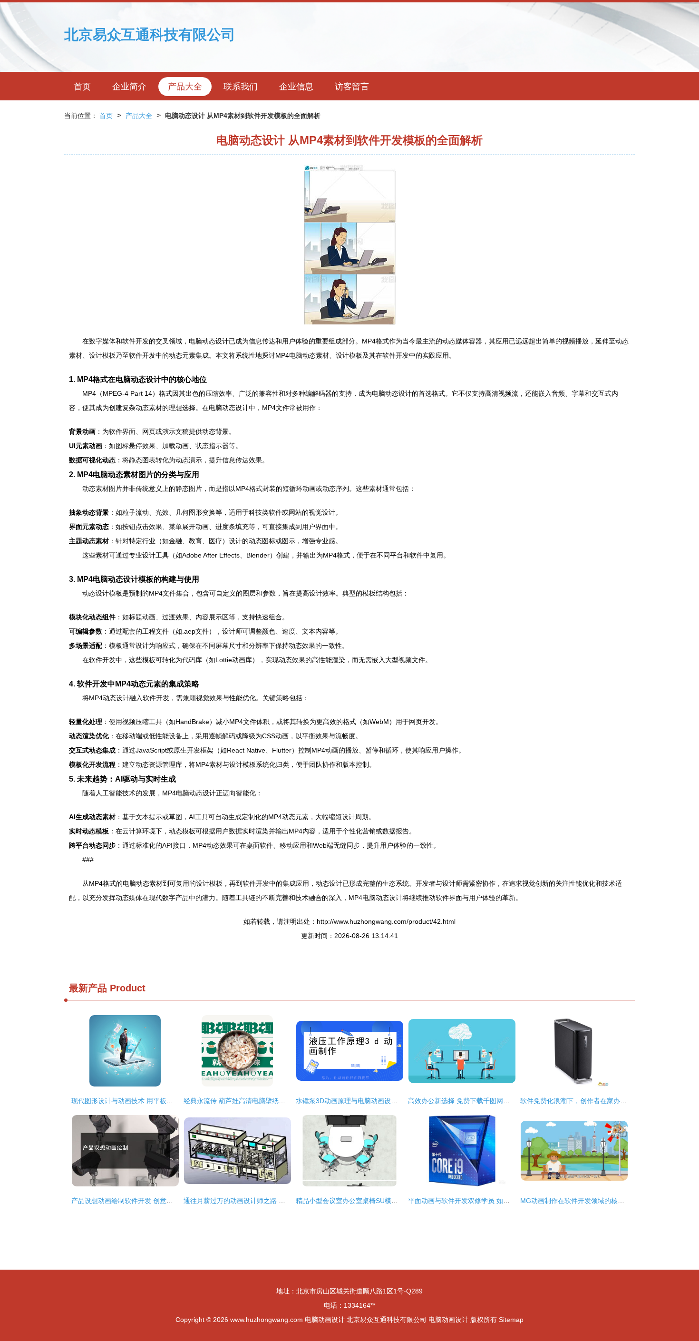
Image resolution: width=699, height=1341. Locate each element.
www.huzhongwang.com (266, 1319)
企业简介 (129, 86)
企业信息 (296, 86)
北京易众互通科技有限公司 (149, 34)
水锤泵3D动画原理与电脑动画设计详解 (353, 1101)
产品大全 (185, 86)
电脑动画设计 (325, 1319)
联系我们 (240, 86)
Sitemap (511, 1319)
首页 (82, 86)
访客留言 (352, 86)
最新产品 (88, 988)
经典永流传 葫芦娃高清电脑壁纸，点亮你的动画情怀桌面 (268, 1101)
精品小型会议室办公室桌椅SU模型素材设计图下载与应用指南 (387, 1200)
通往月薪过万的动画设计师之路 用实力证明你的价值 (261, 1200)
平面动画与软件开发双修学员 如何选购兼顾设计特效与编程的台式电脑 (512, 1200)
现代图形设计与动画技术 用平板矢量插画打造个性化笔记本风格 (165, 1101)
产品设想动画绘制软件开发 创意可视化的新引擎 (142, 1200)
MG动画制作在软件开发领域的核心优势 (579, 1200)
